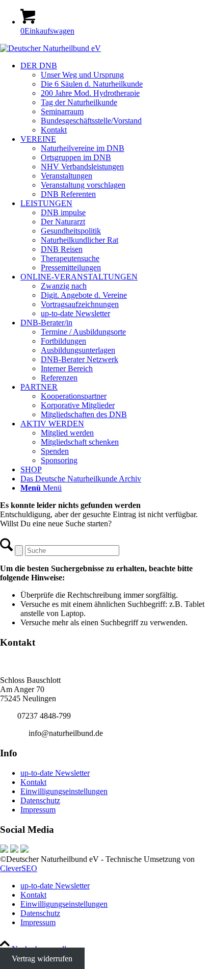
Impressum (38, 809)
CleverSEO (18, 868)
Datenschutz (40, 800)
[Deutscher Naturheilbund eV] (50, 48)
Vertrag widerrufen (42, 958)
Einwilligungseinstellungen (64, 791)
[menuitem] (115, 98)
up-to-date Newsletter (55, 773)
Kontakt (33, 782)
